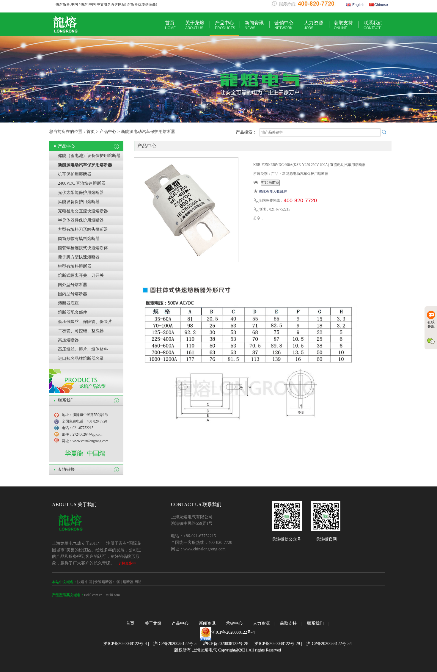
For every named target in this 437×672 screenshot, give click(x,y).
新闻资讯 (254, 25)
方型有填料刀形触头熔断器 (83, 229)
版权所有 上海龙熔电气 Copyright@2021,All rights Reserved (227, 650)
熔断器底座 (68, 303)
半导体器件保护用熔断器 (81, 220)
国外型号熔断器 (72, 284)
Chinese (381, 5)
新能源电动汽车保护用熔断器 (85, 165)
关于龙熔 (194, 25)
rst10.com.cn (93, 595)
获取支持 (343, 25)
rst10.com (113, 595)
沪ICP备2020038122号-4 (233, 632)
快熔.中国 (84, 582)
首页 (170, 25)
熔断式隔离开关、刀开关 (81, 275)
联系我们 (373, 25)
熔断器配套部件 (72, 312)
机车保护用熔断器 (74, 174)
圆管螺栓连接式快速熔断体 (83, 248)
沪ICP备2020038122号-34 (329, 643)
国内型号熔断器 (72, 294)
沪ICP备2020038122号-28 (225, 643)
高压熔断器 (68, 340)
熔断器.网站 (132, 582)
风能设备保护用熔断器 (79, 202)
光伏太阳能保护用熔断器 (81, 192)
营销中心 (283, 25)
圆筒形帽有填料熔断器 (79, 238)
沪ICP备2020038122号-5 (175, 643)
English (357, 5)
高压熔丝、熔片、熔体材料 (83, 349)
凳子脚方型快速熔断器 (79, 257)
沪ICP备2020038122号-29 (277, 643)
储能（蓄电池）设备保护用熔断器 (89, 155)
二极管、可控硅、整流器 (81, 331)
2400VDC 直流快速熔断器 (81, 183)
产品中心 (225, 25)
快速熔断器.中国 (107, 582)
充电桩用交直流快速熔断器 (83, 211)
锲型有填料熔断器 (74, 266)
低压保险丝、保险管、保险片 (85, 321)
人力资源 (313, 25)
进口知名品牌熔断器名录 (81, 358)
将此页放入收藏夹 (273, 191)
